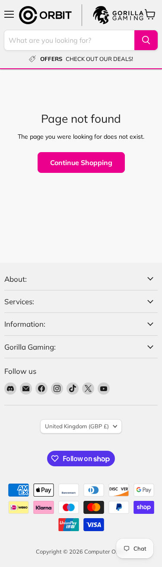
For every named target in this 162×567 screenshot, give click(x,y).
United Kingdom (77, 426)
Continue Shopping (81, 162)
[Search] (146, 40)
